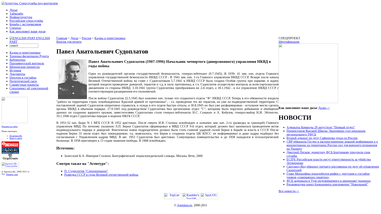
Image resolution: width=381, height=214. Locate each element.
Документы (17, 74)
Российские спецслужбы (26, 20)
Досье (13, 10)
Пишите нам (12, 174)
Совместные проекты (24, 84)
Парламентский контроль (27, 63)
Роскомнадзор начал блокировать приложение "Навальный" (327, 184)
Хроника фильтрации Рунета (29, 56)
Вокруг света (16, 138)
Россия (86, 38)
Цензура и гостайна (23, 77)
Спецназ (15, 28)
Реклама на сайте (10, 126)
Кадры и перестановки (25, 52)
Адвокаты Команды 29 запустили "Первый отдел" (321, 127)
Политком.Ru (16, 136)
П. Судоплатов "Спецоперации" (86, 171)
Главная (61, 38)
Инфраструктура (21, 17)
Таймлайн (16, 13)
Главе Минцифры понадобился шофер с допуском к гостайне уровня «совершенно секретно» (328, 175)
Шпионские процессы (25, 67)
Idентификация (289, 41)
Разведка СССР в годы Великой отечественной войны (101, 174)
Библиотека (17, 59)
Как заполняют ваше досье (28, 31)
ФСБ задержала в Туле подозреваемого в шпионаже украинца (328, 180)
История (15, 70)
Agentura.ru (184, 205)
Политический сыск (23, 81)
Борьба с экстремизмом (25, 24)
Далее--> (324, 108)
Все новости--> (289, 191)
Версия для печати (69, 41)
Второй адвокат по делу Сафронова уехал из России (322, 138)
